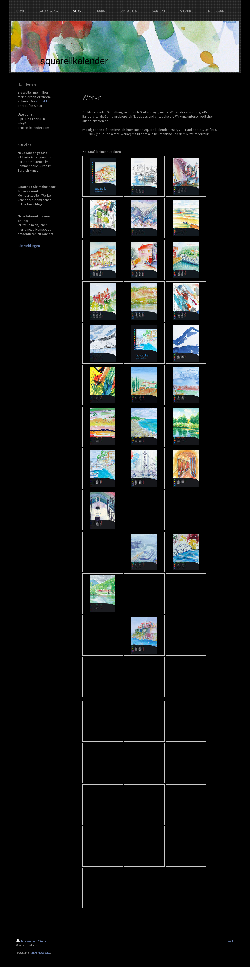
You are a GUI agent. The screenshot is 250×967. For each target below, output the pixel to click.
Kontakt (41, 101)
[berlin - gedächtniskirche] (186, 301)
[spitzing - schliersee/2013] (186, 343)
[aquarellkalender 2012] (103, 176)
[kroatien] (144, 260)
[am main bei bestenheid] (102, 593)
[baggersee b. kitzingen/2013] (186, 426)
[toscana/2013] (144, 385)
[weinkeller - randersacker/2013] (186, 468)
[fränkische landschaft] (186, 218)
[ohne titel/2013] (102, 426)
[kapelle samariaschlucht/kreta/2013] (102, 510)
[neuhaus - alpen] (103, 343)
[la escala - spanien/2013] (102, 468)
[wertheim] (103, 301)
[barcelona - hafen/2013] (144, 468)
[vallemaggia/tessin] (186, 552)
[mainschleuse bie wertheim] (144, 552)
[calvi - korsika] (103, 260)
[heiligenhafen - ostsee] (144, 176)
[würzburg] (186, 260)
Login (231, 940)
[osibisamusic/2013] (102, 385)
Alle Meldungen (29, 246)
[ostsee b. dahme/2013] (144, 426)
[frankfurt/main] (186, 176)
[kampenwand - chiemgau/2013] (186, 385)
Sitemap (43, 941)
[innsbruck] (144, 218)
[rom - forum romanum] (103, 218)
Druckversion (29, 941)
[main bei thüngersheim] (144, 301)
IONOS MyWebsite (40, 952)
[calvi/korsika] (144, 635)
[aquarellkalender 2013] (144, 343)
